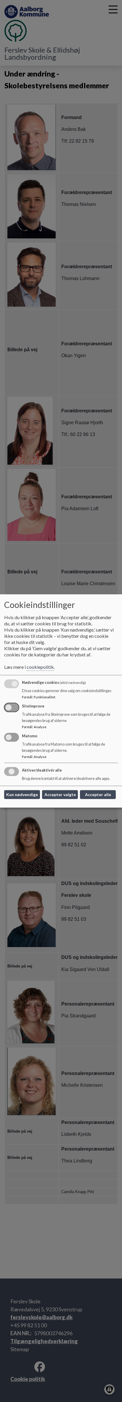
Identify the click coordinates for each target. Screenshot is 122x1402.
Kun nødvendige (22, 794)
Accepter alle (98, 794)
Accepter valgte (60, 794)
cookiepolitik (40, 667)
